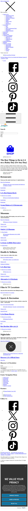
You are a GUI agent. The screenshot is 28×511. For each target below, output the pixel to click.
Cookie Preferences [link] (20, 453)
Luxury (7, 22)
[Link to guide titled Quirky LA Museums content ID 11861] (14, 222)
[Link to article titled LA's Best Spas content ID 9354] (14, 259)
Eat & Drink (5, 24)
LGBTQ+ (8, 40)
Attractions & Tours (10, 15)
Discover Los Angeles (6, 195)
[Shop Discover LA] (11, 154)
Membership (8, 46)
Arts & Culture (9, 16)
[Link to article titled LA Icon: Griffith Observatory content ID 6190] (14, 235)
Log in (4, 60)
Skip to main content (5, 1)
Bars (7, 26)
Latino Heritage (9, 39)
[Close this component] (11, 347)
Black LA (8, 37)
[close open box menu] (10, 11)
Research (8, 49)
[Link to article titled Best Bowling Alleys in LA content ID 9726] (14, 319)
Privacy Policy (4, 453)
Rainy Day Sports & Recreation (7, 304)
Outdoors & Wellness (10, 17)
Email (2, 365)
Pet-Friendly (8, 23)
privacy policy (14, 370)
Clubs (7, 27)
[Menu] (11, 118)
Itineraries (5, 33)
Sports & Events (4, 311)
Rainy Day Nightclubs (5, 341)
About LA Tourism (7, 43)
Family (7, 20)
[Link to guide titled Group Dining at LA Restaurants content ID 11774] (14, 197)
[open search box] (14, 140)
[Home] (4, 126)
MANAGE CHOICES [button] (14, 495)
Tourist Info (5, 382)
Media (7, 48)
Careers (7, 50)
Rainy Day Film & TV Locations (7, 292)
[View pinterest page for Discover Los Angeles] (13, 101)
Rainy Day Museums (5, 219)
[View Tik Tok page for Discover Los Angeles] (13, 111)
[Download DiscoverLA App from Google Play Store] (17, 452)
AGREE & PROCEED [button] (14, 499)
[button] (25, 466)
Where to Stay (6, 34)
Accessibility (7, 454)
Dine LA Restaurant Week (11, 28)
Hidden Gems (8, 21)
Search (2, 132)
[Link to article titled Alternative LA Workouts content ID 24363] (14, 271)
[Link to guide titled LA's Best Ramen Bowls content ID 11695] (14, 185)
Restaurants (8, 29)
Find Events (5, 32)
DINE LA (4, 207)
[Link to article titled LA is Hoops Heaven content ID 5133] (14, 306)
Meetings (5, 42)
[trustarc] (23, 508)
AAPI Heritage (9, 36)
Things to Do (6, 14)
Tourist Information (7, 41)
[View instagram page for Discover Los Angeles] (13, 91)
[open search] (14, 140)
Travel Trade (8, 44)
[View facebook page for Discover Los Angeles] (13, 71)
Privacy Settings (10, 453)
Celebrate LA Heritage (7, 35)
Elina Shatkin (5, 232)
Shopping (8, 19)
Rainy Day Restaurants (5, 182)
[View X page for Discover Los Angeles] (13, 81)
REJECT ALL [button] (14, 503)
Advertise (2, 454)
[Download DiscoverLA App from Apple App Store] (5, 452)
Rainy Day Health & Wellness (7, 257)
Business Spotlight (9, 30)
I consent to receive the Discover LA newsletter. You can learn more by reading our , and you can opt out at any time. (14, 371)
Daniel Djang (5, 245)
